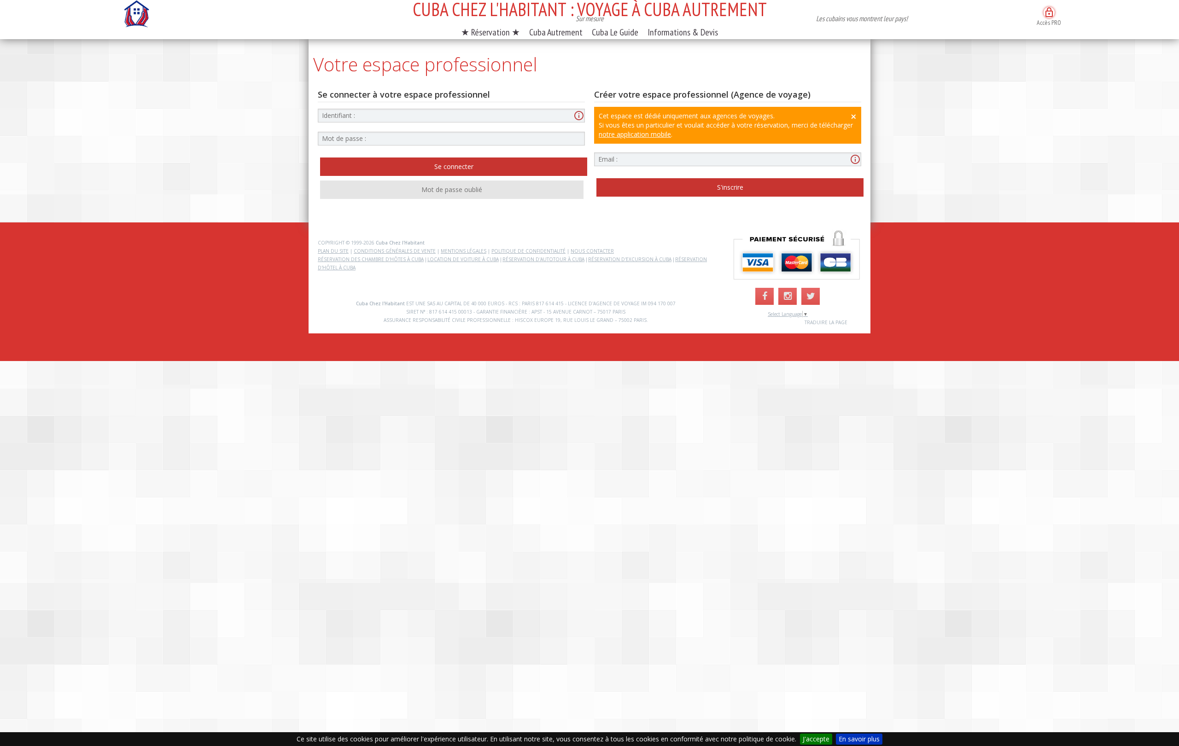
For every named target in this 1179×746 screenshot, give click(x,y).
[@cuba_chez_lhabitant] (787, 296)
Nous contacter (592, 251)
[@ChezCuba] (810, 296)
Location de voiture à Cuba (463, 259)
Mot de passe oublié (451, 189)
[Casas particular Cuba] (136, 16)
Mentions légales (463, 251)
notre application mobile (635, 134)
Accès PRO (1049, 17)
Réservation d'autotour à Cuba (543, 259)
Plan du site (333, 251)
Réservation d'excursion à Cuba (629, 259)
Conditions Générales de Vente (395, 251)
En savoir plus (859, 738)
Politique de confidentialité (528, 251)
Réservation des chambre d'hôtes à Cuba (371, 259)
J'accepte (816, 738)
